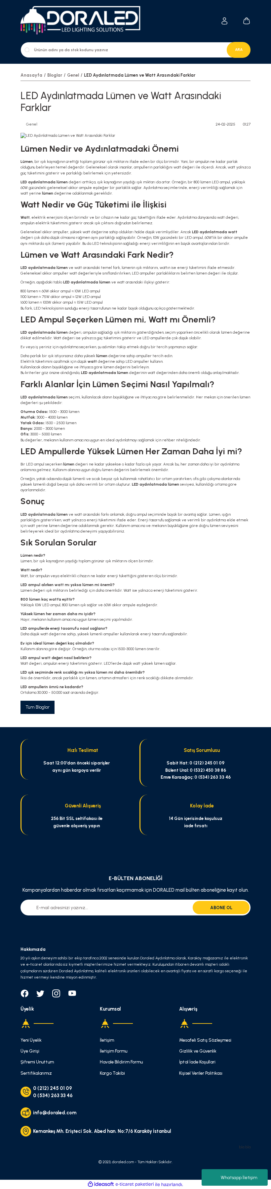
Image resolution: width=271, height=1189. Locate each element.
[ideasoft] (101, 1184)
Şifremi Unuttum (37, 1061)
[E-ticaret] (134, 1184)
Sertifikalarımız (36, 1073)
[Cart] (247, 20)
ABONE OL (221, 907)
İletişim (107, 1040)
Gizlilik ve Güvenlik (197, 1051)
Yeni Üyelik (31, 1040)
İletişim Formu (113, 1051)
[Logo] (84, 21)
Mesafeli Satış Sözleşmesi (205, 1040)
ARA (239, 49)
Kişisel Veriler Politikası (200, 1073)
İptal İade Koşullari (197, 1061)
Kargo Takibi (112, 1073)
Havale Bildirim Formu (121, 1061)
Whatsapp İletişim (239, 1177)
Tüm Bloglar (37, 707)
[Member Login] (224, 21)
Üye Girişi (29, 1051)
